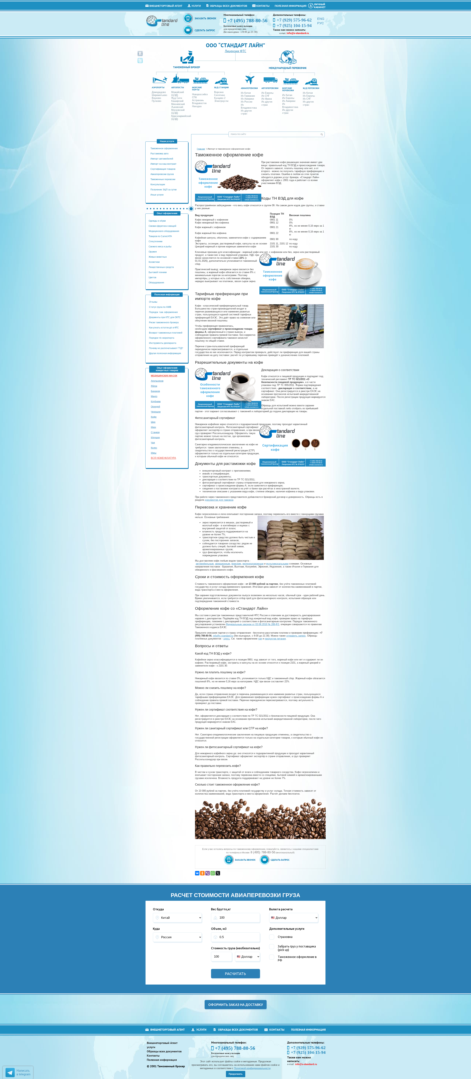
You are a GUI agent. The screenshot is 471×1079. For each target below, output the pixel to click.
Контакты (263, 6)
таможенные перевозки (162, 179)
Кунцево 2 (219, 98)
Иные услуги (157, 194)
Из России (246, 101)
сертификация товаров (162, 169)
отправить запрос (296, 635)
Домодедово (159, 92)
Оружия (153, 251)
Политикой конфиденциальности (252, 1068)
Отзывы (153, 302)
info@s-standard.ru (223, 635)
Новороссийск (200, 94)
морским (236, 563)
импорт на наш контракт (163, 164)
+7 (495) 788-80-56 (247, 20)
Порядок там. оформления (163, 312)
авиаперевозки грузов (162, 174)
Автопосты (177, 87)
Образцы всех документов (228, 6)
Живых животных (158, 257)
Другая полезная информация (165, 353)
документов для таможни (219, 500)
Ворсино (219, 92)
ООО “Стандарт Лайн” (235, 45)
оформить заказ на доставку (235, 1004)
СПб (194, 97)
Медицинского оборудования (164, 231)
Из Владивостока (249, 106)
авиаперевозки (249, 88)
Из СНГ (265, 95)
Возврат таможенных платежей (166, 332)
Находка (196, 106)
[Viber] (207, 873)
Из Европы (267, 93)
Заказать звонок (205, 18)
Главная (201, 149)
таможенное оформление (164, 148)
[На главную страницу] (162, 20)
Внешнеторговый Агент (165, 6)
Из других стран (246, 112)
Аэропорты (158, 87)
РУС (320, 23)
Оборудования (156, 282)
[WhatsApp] (212, 873)
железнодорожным (252, 563)
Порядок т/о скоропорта (161, 338)
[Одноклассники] (202, 873)
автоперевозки (269, 88)
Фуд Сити (176, 98)
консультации (157, 184)
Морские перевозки (288, 89)
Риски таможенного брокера (164, 322)
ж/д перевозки (311, 88)
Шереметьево (159, 95)
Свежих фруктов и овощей (162, 226)
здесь (226, 638)
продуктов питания (275, 638)
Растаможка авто (159, 153)
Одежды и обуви (157, 221)
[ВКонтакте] (197, 873)
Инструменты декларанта (162, 343)
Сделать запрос (205, 30)
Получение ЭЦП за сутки (163, 189)
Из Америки (247, 98)
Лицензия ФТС (235, 51)
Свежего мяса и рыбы (160, 246)
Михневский (178, 104)
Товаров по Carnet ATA (160, 236)
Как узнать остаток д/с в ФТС (164, 327)
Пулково (156, 101)
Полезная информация (290, 6)
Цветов (152, 277)
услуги (196, 6)
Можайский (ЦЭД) (177, 93)
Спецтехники (155, 241)
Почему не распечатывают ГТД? (166, 348)
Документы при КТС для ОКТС (165, 317)
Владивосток (199, 103)
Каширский (177, 101)
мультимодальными (277, 563)
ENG (320, 18)
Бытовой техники (158, 272)
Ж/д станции (221, 87)
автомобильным (205, 563)
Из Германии (248, 95)
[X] (218, 873)
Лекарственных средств (161, 267)
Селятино (219, 95)
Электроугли (221, 101)
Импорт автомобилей (161, 158)
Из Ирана (266, 98)
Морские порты (197, 88)
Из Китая (246, 93)
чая (260, 638)
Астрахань (198, 100)
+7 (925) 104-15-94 (308, 1052)
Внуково (156, 98)
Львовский (177, 107)
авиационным (222, 563)
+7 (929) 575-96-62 (308, 1047)
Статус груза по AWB (160, 307)
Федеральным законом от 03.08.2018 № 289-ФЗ (252, 624)
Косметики (154, 262)
